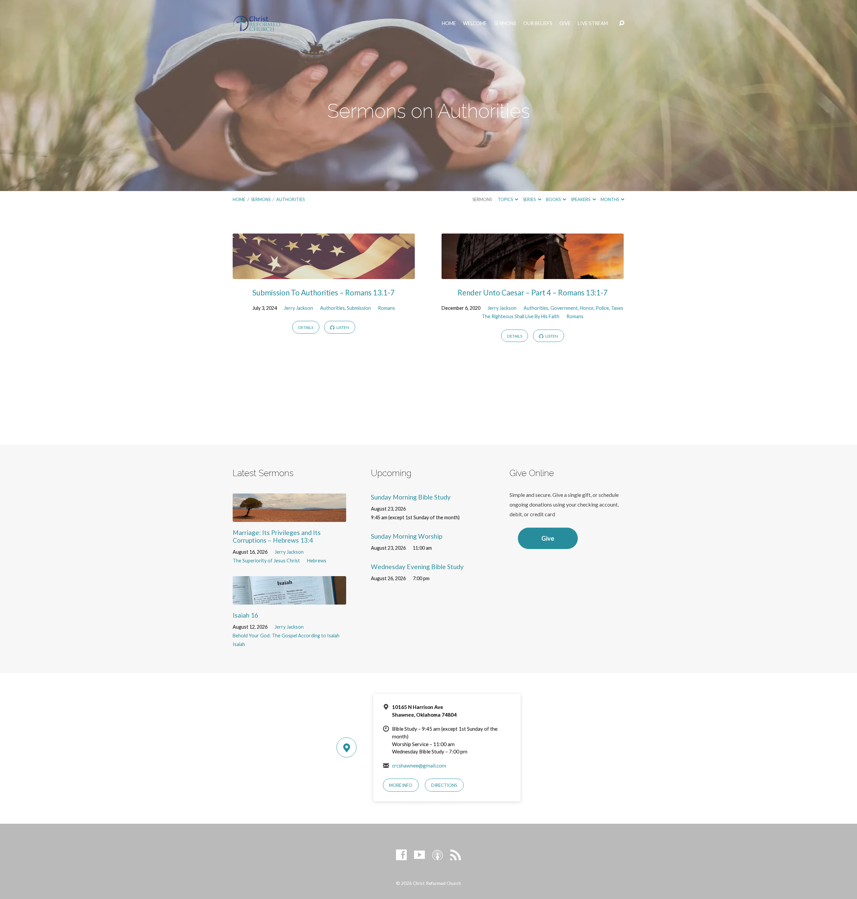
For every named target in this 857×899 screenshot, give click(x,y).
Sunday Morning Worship (406, 536)
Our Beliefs (537, 23)
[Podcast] (437, 854)
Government (564, 308)
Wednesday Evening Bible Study (417, 566)
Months (610, 199)
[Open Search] (621, 23)
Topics (506, 199)
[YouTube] (419, 854)
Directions (444, 785)
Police (602, 308)
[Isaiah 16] (289, 599)
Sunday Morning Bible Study (411, 497)
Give (565, 23)
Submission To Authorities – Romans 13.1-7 (323, 292)
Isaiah (239, 644)
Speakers (581, 199)
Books (553, 199)
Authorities (290, 199)
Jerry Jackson (298, 308)
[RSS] (455, 854)
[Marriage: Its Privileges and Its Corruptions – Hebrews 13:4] (289, 517)
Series (529, 199)
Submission (359, 308)
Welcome (475, 23)
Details (305, 327)
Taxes (617, 308)
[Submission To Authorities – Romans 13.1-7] (324, 274)
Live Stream (593, 23)
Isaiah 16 (245, 615)
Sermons (505, 23)
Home (449, 23)
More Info (400, 785)
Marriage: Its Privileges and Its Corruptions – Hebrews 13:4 (277, 536)
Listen (342, 327)
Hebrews (316, 560)
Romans (386, 308)
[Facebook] (401, 854)
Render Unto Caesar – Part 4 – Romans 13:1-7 (533, 292)
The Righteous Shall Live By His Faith (520, 316)
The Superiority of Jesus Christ (266, 560)
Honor (587, 308)
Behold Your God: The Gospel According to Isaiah (286, 635)
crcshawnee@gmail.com (419, 765)
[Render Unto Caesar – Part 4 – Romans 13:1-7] (533, 274)
